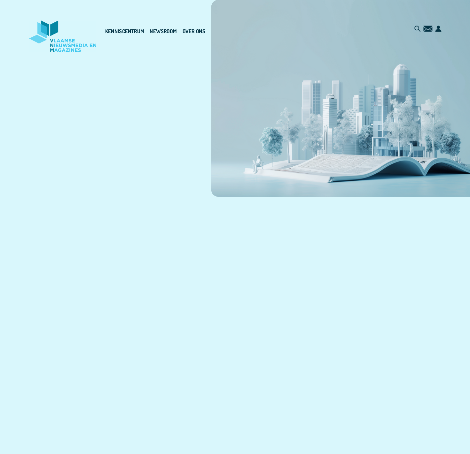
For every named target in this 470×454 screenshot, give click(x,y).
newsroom (163, 31)
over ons (194, 31)
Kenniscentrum (124, 31)
